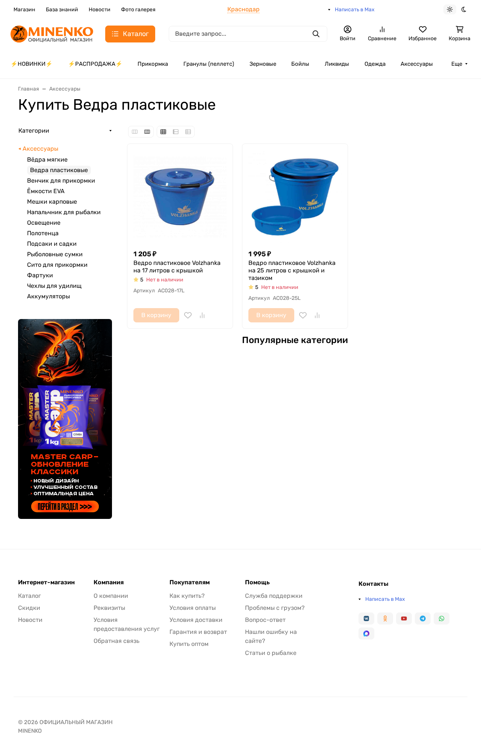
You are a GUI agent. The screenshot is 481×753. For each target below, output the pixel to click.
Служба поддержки (274, 595)
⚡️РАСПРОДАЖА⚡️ (95, 63)
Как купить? (187, 595)
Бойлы (300, 63)
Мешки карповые (52, 201)
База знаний (62, 9)
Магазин (24, 9)
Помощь (257, 582)
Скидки (29, 607)
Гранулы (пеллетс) (208, 63)
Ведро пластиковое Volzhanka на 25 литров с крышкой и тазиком (292, 270)
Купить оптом (189, 643)
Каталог (29, 595)
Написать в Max (355, 9)
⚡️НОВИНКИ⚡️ (32, 63)
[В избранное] (188, 315)
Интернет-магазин (46, 582)
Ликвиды (337, 63)
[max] (366, 634)
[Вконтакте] (366, 618)
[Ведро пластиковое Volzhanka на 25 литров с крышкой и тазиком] (295, 196)
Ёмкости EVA (46, 191)
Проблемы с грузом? (275, 607)
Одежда (375, 63)
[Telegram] (423, 618)
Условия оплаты (192, 607)
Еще (456, 63)
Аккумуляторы (48, 296)
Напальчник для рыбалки (64, 212)
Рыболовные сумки (55, 254)
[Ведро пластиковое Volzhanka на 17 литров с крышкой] (180, 196)
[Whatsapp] (441, 618)
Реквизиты (109, 607)
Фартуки (40, 275)
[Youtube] (404, 618)
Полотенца (43, 233)
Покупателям (189, 582)
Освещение (44, 222)
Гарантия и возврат (198, 631)
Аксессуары (417, 63)
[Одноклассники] (385, 618)
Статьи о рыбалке (270, 652)
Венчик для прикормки (61, 180)
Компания (109, 582)
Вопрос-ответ (265, 619)
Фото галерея (138, 9)
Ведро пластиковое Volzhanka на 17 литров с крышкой (177, 266)
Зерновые (263, 63)
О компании (111, 595)
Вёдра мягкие (47, 159)
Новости (99, 9)
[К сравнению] (202, 315)
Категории (33, 130)
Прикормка (153, 63)
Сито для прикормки (57, 264)
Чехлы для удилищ (54, 285)
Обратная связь (116, 640)
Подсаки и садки (52, 243)
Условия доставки (195, 619)
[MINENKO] (52, 33)
